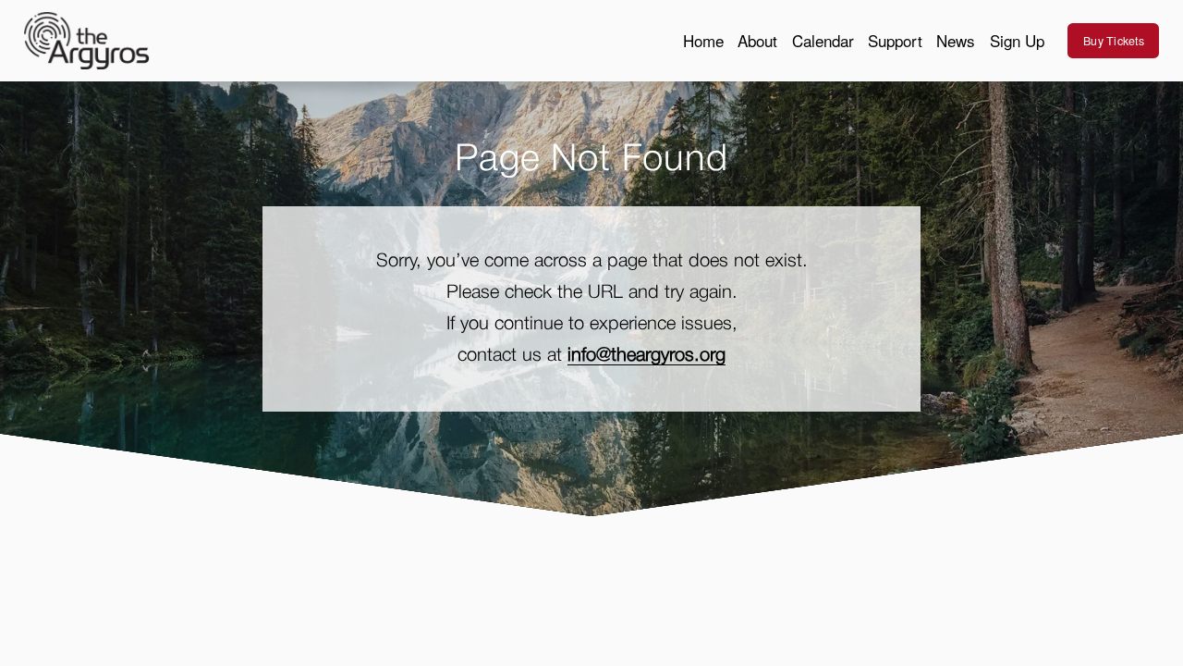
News (955, 40)
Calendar (823, 40)
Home (703, 40)
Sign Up (1017, 40)
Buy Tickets (1113, 40)
